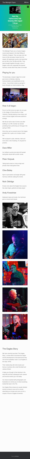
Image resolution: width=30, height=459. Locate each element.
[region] (15, 18)
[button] (28, 7)
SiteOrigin (17, 456)
